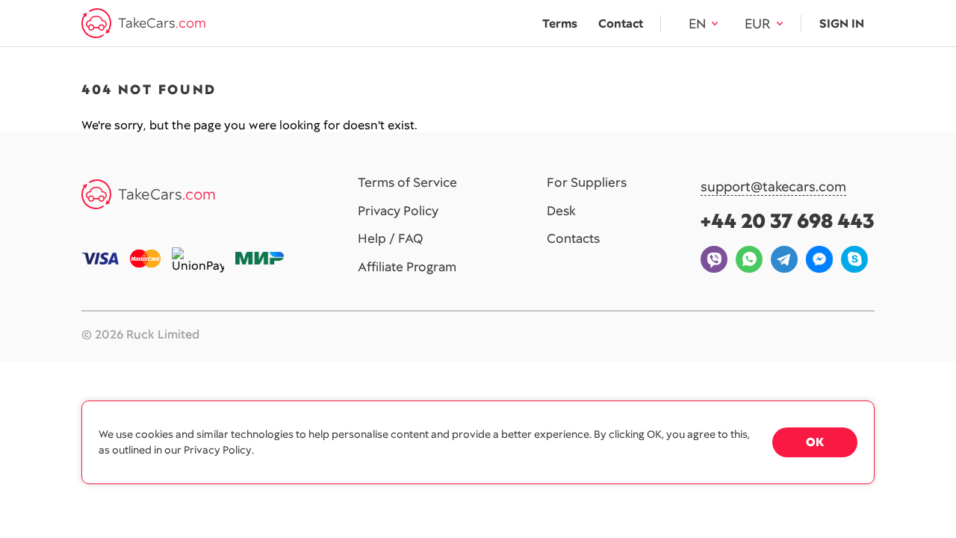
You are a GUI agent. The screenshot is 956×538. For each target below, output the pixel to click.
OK (815, 442)
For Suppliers (587, 183)
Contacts (573, 239)
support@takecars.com (773, 187)
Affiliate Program (407, 267)
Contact (620, 23)
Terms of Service (407, 183)
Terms (559, 23)
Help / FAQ (390, 239)
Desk (561, 211)
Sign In (841, 23)
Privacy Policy (398, 211)
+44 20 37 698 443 (788, 221)
